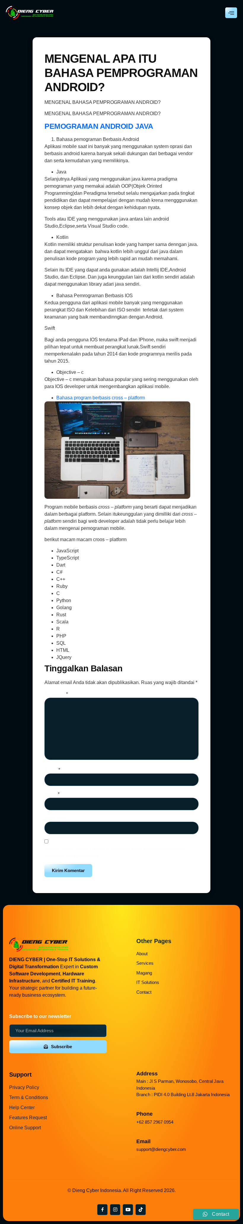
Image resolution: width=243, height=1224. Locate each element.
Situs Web (55, 818)
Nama (52, 769)
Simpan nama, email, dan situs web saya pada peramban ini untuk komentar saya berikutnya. (114, 852)
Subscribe (61, 1046)
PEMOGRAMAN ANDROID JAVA (98, 126)
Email (52, 794)
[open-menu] (231, 12)
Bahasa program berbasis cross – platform (100, 397)
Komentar (56, 694)
